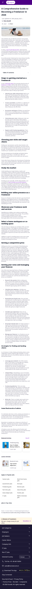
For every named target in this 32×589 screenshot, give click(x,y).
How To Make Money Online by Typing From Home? (15, 446)
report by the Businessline (12, 50)
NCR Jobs (19, 484)
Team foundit (7, 21)
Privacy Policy (18, 579)
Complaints (23, 582)
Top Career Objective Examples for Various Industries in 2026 (15, 464)
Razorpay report (10, 83)
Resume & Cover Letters (14, 461)
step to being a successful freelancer (17, 182)
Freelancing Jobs (7, 487)
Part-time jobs (6, 490)
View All (27, 438)
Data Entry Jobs (21, 490)
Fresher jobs (20, 493)
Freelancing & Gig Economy (14, 443)
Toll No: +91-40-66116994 (13, 561)
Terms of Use (7, 582)
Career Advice (9, 511)
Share (11, 23)
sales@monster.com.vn (12, 566)
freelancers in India (6, 85)
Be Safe (15, 582)
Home (2, 511)
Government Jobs (7, 484)
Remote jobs (20, 487)
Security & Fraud (7, 579)
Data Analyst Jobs (7, 493)
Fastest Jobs (5, 479)
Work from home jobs (22, 480)
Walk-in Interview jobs (22, 496)
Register (12, 2)
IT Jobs (4, 496)
